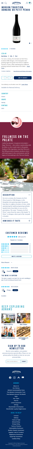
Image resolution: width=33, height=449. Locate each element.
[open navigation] (2, 3)
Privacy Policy (16, 424)
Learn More (24, 84)
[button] (4, 48)
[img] (5, 268)
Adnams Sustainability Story (16, 390)
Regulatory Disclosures (16, 434)
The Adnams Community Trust (16, 392)
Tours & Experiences (8, 338)
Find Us (16, 400)
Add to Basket (22, 78)
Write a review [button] (16, 256)
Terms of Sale (16, 420)
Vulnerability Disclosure (16, 428)
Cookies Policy (16, 438)
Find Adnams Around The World (16, 394)
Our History (16, 388)
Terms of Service (16, 426)
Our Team (16, 398)
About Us (16, 386)
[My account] (27, 3)
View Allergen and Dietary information (22, 71)
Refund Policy (16, 422)
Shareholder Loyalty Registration (16, 409)
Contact (16, 415)
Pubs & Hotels (8, 324)
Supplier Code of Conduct (16, 432)
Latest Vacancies (16, 402)
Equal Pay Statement (16, 436)
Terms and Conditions (10, 444)
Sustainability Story (23, 338)
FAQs (16, 396)
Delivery (16, 418)
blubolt (19, 445)
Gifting (16, 405)
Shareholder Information (16, 407)
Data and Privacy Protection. (21, 444)
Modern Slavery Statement (16, 430)
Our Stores (23, 324)
